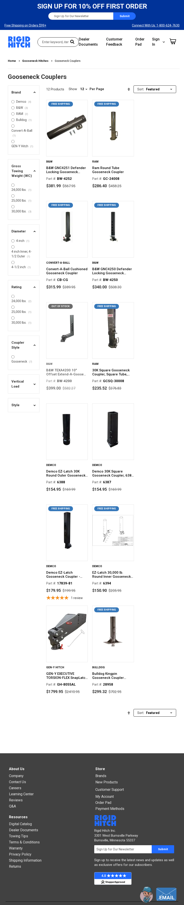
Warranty (16, 848)
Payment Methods (109, 809)
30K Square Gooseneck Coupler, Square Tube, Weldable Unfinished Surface (111, 372)
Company (16, 776)
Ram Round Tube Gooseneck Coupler (108, 170)
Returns (15, 866)
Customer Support (109, 789)
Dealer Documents (23, 830)
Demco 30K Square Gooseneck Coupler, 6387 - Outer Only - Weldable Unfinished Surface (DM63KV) (113, 473)
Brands (100, 776)
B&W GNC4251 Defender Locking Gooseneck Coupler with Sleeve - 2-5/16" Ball (66, 170)
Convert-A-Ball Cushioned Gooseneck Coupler (67, 271)
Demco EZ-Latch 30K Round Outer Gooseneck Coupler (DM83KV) (65, 473)
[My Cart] (172, 41)
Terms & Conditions (24, 842)
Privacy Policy (20, 854)
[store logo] (19, 42)
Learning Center (21, 794)
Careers (15, 788)
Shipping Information (25, 860)
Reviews (16, 800)
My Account (104, 796)
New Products (106, 782)
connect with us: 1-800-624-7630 (156, 25)
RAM (95, 161)
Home (12, 60)
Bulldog (98, 667)
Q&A (12, 806)
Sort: (140, 89)
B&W (49, 161)
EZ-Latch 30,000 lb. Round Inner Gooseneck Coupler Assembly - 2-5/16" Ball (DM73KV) (111, 575)
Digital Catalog (20, 824)
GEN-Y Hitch (55, 667)
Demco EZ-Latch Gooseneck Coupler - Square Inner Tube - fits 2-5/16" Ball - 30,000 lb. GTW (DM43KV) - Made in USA (67, 575)
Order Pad (103, 802)
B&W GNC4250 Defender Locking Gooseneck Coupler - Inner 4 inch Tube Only (112, 271)
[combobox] (58, 42)
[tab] (23, 92)
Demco (51, 465)
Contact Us (17, 782)
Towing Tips (18, 836)
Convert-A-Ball (58, 262)
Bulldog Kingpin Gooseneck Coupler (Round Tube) (108, 676)
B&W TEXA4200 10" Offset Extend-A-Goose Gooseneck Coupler (65, 372)
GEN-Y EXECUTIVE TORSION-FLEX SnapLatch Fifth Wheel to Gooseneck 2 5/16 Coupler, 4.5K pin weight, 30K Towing (67, 676)
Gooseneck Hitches (35, 60)
